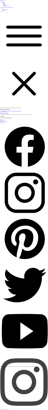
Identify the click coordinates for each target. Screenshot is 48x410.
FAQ (3, 9)
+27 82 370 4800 (2, 122)
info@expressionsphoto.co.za (3, 121)
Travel (4, 4)
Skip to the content (2, 0)
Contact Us (3, 10)
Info (2, 8)
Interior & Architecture (6, 5)
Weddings (4, 3)
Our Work (3, 2)
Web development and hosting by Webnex (32, 366)
